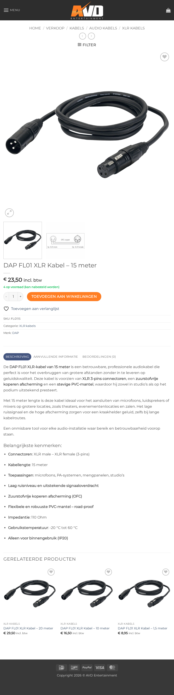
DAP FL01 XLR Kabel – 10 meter (85, 628)
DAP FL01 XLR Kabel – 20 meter (28, 628)
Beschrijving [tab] (17, 356)
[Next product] (82, 36)
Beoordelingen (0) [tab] (99, 356)
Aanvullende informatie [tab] (56, 356)
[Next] (161, 135)
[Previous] (12, 135)
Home (35, 28)
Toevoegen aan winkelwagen (64, 296)
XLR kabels (133, 28)
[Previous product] (91, 36)
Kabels (77, 28)
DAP (15, 333)
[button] (11, 10)
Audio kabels (103, 28)
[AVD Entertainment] (87, 10)
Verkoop (55, 28)
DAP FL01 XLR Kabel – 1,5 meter (142, 628)
